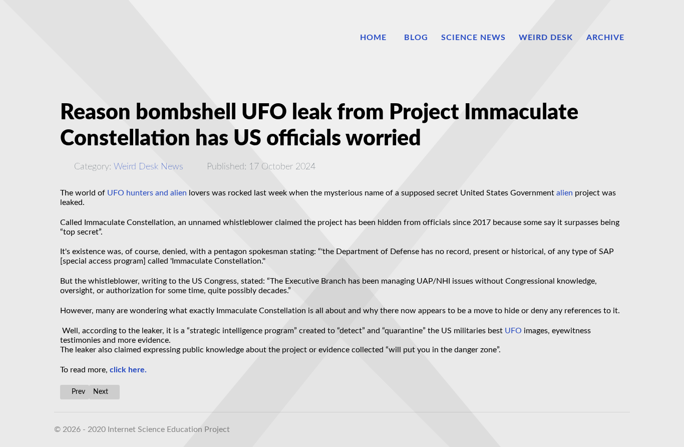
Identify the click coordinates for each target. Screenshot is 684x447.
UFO (513, 331)
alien (564, 193)
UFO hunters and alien (147, 193)
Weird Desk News (148, 166)
